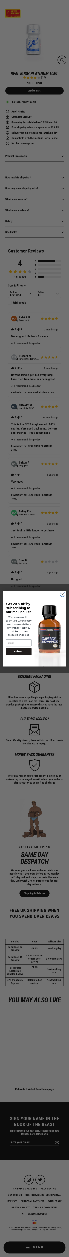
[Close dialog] (62, 594)
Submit (18, 651)
